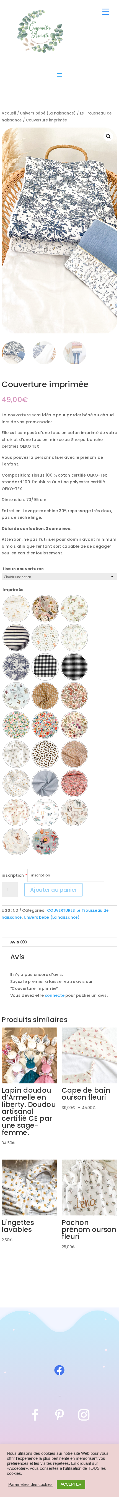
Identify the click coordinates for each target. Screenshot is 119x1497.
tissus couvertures (22, 569)
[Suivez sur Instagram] (84, 1415)
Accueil (9, 113)
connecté (54, 995)
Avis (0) (18, 942)
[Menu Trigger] (105, 11)
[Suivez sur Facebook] (35, 1415)
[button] (108, 136)
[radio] (16, 608)
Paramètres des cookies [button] (30, 1484)
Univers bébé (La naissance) (48, 113)
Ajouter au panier (53, 890)
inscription (13, 875)
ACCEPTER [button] (71, 1484)
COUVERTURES (60, 910)
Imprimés (13, 589)
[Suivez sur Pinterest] (59, 1415)
